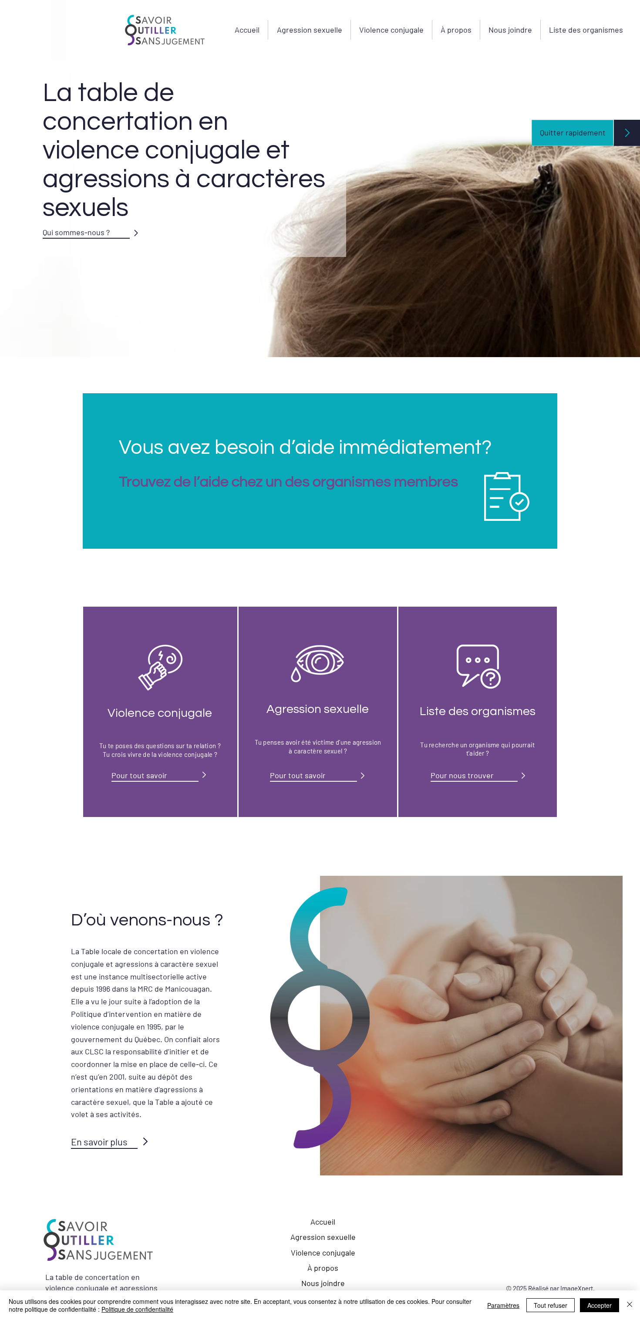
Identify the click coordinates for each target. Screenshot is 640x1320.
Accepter (599, 1305)
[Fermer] (629, 1305)
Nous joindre (323, 1283)
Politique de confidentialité (137, 1309)
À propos (322, 1268)
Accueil (322, 1221)
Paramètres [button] (503, 1305)
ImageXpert (576, 1288)
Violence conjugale (323, 1252)
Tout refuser (550, 1305)
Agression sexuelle (323, 1237)
